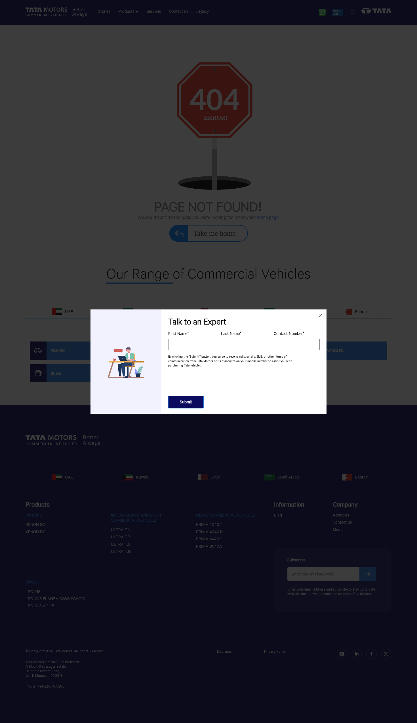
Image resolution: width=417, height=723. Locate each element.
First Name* (178, 333)
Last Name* (231, 333)
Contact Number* (289, 333)
